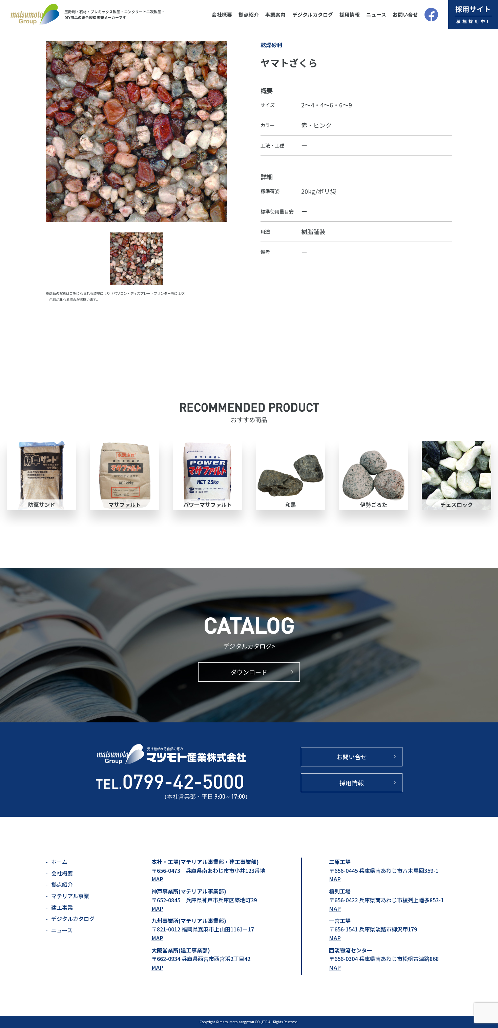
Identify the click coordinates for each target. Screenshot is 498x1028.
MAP (157, 879)
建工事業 (62, 907)
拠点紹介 (248, 14)
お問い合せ (405, 14)
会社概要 (222, 14)
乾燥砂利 (271, 45)
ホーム (59, 862)
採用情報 (349, 14)
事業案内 (275, 14)
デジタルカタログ (312, 14)
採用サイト (473, 14)
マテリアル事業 (70, 896)
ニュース (376, 14)
